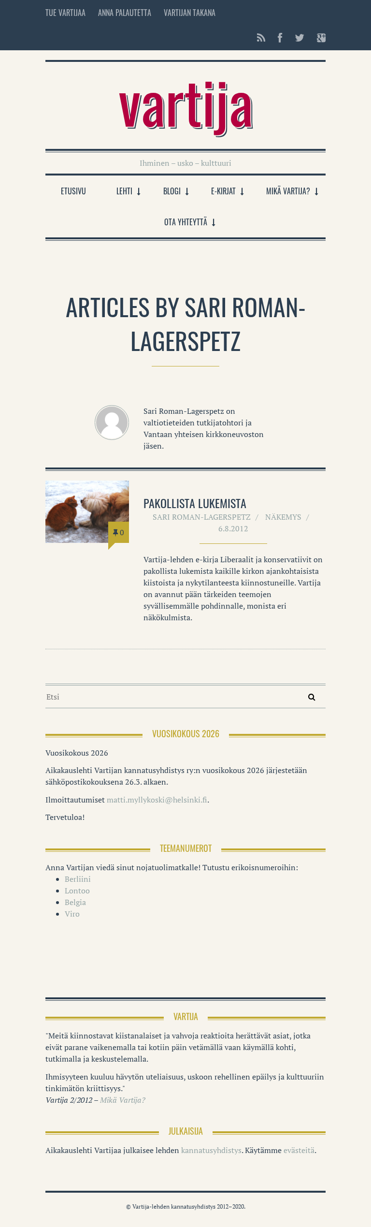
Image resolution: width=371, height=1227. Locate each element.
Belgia (75, 902)
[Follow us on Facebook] (280, 37)
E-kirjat (223, 191)
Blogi (172, 191)
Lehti (124, 191)
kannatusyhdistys (211, 1150)
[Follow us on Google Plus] (318, 37)
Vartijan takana (189, 12)
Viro (72, 913)
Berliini (78, 879)
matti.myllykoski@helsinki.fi (157, 799)
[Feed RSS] (261, 37)
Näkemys (283, 516)
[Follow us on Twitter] (299, 37)
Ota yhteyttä (185, 222)
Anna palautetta (124, 12)
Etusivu (73, 191)
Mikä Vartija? (288, 191)
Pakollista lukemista (194, 502)
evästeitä (299, 1150)
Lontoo (77, 890)
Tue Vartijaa (65, 12)
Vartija (185, 101)
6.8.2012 (233, 528)
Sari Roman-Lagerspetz (202, 516)
